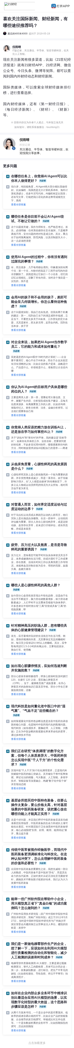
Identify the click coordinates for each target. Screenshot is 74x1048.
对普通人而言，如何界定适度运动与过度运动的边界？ (39, 507)
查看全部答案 (18, 204)
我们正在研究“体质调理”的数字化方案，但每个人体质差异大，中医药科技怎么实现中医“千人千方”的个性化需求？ (39, 757)
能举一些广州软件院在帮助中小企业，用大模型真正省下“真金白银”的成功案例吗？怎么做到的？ (39, 903)
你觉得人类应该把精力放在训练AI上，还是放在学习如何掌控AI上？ (39, 429)
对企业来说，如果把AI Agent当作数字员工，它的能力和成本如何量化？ (39, 346)
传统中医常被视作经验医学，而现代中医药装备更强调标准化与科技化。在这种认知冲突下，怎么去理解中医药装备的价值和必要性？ (39, 856)
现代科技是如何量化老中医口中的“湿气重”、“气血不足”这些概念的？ (38, 710)
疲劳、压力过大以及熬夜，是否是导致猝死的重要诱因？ (39, 547)
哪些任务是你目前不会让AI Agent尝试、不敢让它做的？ (37, 219)
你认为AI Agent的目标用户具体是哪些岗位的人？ (39, 389)
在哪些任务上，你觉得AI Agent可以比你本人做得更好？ (39, 178)
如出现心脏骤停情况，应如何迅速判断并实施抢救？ (39, 668)
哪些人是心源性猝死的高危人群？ (35, 587)
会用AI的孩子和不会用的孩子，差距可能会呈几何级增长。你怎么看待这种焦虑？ (39, 301)
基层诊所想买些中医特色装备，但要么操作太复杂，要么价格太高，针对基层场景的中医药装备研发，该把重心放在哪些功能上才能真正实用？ (39, 807)
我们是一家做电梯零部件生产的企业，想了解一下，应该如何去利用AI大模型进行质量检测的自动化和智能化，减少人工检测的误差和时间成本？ (39, 950)
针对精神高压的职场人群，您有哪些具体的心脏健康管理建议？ (39, 628)
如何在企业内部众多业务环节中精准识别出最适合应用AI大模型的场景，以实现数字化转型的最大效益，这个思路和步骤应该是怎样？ (39, 999)
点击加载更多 (37, 1043)
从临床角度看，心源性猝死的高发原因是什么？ (39, 466)
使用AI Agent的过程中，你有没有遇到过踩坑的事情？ (39, 259)
